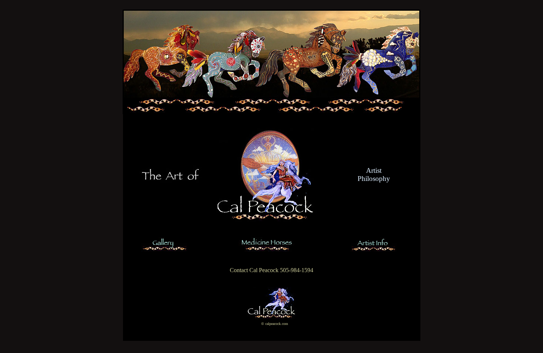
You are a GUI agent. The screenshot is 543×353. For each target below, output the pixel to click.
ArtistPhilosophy (374, 174)
